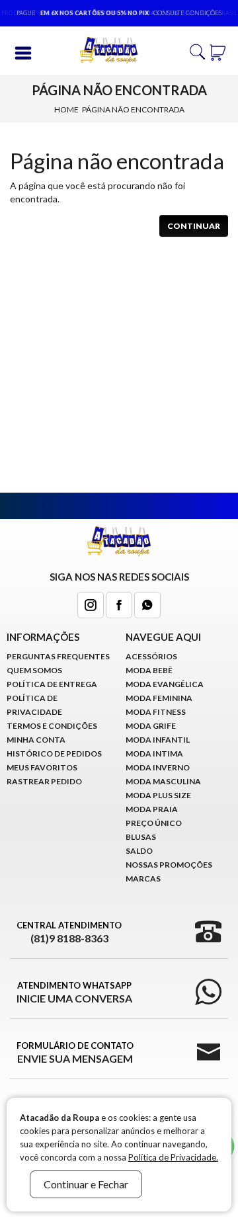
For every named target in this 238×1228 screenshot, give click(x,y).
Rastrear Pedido (44, 781)
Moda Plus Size (158, 795)
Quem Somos (34, 670)
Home (66, 109)
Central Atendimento (69, 932)
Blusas (141, 837)
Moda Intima (154, 753)
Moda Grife (151, 726)
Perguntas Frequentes (58, 656)
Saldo (139, 851)
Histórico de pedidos (54, 753)
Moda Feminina (159, 698)
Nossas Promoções (169, 865)
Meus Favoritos (42, 767)
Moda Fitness (156, 712)
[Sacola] (218, 50)
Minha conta (36, 740)
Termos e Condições (52, 726)
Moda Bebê (149, 670)
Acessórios (151, 656)
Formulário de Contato (75, 1052)
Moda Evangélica (165, 684)
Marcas (143, 878)
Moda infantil (158, 740)
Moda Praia (152, 809)
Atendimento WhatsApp (74, 992)
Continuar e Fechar (86, 1184)
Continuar (193, 226)
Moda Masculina (163, 781)
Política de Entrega (52, 684)
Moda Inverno (158, 767)
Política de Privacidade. (173, 1157)
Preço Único (154, 823)
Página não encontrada (133, 109)
